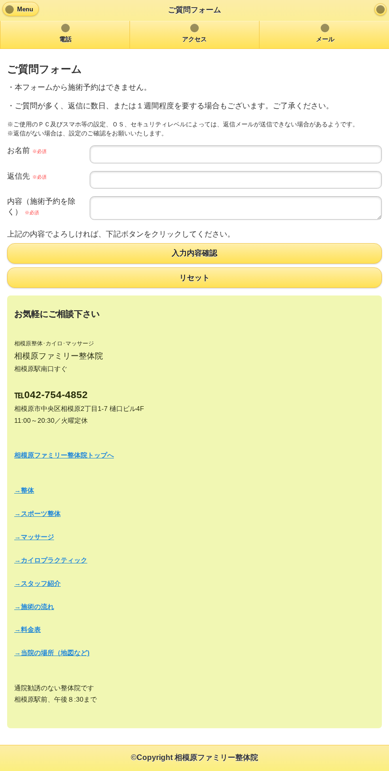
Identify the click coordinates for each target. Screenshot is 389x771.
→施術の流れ (34, 606)
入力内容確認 (194, 253)
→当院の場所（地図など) (52, 653)
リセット (194, 277)
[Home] (380, 9)
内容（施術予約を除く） (41, 206)
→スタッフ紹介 (37, 583)
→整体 (24, 490)
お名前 (26, 150)
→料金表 (27, 629)
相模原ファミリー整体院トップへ (64, 455)
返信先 (26, 176)
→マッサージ (34, 537)
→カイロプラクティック (50, 560)
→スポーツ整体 (37, 513)
